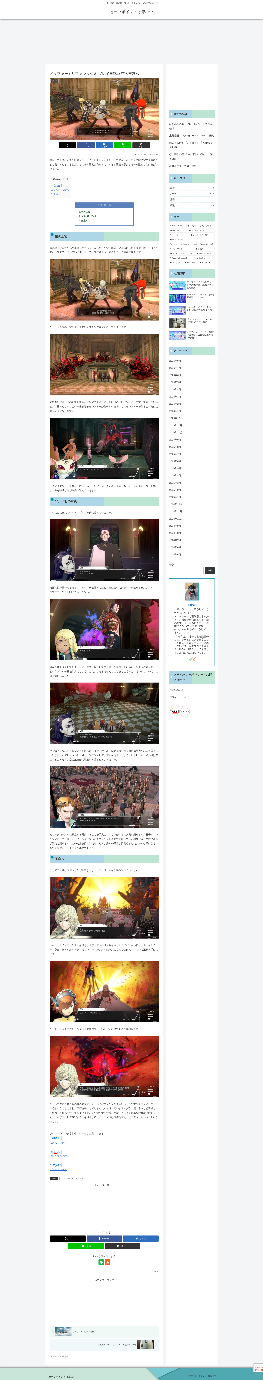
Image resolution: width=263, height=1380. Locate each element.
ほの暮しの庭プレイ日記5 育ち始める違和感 (191, 144)
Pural (191, 604)
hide (65, 179)
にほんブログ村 (58, 1142)
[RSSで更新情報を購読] (107, 1262)
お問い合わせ (176, 690)
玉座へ (55, 194)
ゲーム (54, 1179)
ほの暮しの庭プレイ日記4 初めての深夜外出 (191, 156)
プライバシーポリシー (181, 697)
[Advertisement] (131, 42)
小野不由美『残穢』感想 (182, 166)
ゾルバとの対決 (60, 190)
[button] (141, 145)
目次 (99, 205)
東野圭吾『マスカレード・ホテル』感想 (191, 135)
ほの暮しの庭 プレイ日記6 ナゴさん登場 (191, 126)
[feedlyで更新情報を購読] (101, 1262)
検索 (171, 564)
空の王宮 (57, 185)
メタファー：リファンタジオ (73, 1179)
